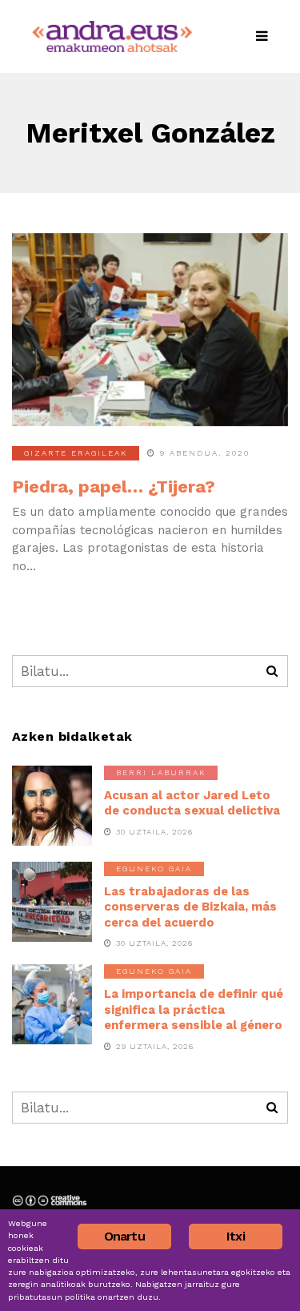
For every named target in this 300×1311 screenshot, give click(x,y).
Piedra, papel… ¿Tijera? (113, 487)
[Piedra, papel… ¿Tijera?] (150, 330)
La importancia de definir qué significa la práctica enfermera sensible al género (193, 1009)
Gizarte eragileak (75, 452)
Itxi (235, 1236)
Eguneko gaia (154, 868)
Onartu (124, 1236)
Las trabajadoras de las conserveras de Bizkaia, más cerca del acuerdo (190, 907)
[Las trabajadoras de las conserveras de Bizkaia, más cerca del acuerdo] (52, 902)
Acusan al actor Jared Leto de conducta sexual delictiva (192, 803)
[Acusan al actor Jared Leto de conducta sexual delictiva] (52, 806)
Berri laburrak (161, 772)
